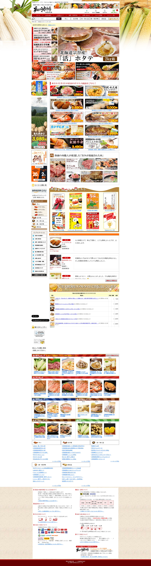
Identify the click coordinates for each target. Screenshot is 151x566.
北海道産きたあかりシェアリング (71, 470)
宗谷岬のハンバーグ (96, 452)
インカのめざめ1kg (108, 435)
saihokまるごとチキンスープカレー (101, 454)
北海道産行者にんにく (68, 474)
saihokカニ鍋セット (38, 470)
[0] (114, 12)
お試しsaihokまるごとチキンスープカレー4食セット (52, 437)
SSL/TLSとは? (39, 336)
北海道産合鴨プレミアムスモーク (100, 457)
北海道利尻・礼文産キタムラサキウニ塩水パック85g (67, 373)
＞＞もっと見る (56, 461)
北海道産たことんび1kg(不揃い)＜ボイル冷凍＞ (82, 373)
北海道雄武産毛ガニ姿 (39, 448)
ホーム (38, 15)
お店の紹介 (48, 15)
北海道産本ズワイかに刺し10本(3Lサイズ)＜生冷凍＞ (53, 395)
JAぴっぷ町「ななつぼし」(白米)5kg (72, 479)
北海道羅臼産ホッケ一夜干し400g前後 (96, 415)
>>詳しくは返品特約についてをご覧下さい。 (49, 511)
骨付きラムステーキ (96, 448)
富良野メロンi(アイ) (67, 481)
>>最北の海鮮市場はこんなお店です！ (47, 500)
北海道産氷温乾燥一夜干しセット (42, 477)
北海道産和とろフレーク (98, 459)
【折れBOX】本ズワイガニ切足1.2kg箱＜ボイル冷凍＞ (96, 395)
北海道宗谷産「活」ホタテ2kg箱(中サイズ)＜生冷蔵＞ (96, 373)
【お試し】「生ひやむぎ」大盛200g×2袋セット (110, 372)
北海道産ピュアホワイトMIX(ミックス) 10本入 (39, 372)
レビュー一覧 (111, 15)
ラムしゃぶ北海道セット (40, 472)
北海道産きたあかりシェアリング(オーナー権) (96, 436)
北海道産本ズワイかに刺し (40, 452)
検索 (59, 18)
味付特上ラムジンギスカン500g (100, 450)
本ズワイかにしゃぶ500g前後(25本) (43, 468)
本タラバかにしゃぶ (38, 454)
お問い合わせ (86, 15)
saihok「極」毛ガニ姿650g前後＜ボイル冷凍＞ (68, 394)
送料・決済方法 (73, 15)
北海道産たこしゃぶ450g (69, 454)
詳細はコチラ (51, 25)
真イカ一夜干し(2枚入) (68, 457)
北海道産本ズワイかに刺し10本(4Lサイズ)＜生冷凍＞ (81, 395)
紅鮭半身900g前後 (67, 450)
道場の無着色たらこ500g (69, 459)
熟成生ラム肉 (95, 446)
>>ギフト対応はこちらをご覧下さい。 (89, 542)
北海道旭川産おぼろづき (69, 472)
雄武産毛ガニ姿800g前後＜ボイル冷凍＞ (40, 394)
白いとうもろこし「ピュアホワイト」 (72, 477)
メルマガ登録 (98, 15)
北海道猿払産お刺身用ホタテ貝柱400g (72, 448)
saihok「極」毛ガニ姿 (39, 446)
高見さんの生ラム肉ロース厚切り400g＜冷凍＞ (53, 372)
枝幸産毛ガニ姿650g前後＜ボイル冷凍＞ (110, 394)
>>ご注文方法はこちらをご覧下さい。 (47, 522)
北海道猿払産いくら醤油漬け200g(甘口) (73, 446)
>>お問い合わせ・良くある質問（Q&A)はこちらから (94, 556)
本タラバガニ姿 (37, 457)
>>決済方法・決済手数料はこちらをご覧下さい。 (50, 544)
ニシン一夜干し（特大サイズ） (41, 479)
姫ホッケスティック (38, 481)
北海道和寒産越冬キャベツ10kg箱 (71, 468)
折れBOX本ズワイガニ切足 (40, 459)
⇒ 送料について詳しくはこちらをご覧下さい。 (92, 511)
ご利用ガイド (60, 15)
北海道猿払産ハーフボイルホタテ (71, 452)
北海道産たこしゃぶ (38, 474)
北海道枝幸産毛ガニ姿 (39, 450)
